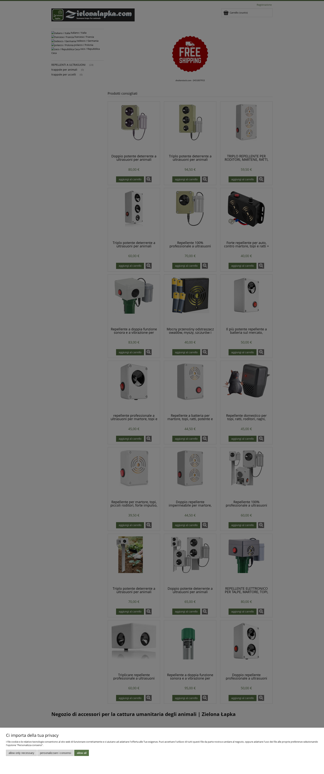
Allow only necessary (21, 752)
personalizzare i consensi (55, 752)
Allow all (81, 752)
